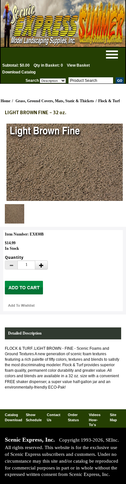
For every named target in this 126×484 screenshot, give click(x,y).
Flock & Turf (109, 101)
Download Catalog (19, 72)
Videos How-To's (94, 420)
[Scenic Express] (63, 23)
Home (5, 101)
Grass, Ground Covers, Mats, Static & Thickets (55, 101)
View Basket (78, 65)
